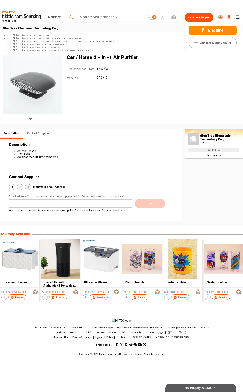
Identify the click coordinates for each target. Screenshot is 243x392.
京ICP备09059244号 (140, 337)
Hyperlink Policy (104, 337)
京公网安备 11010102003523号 (172, 337)
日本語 (182, 332)
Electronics (35, 44)
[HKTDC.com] (121, 320)
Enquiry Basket (201, 388)
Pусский (149, 332)
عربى (161, 332)
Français (99, 332)
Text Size (204, 327)
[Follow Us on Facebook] (117, 344)
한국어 (171, 332)
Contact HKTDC (78, 327)
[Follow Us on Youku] (144, 344)
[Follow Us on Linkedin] (126, 344)
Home (5, 35)
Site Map (121, 337)
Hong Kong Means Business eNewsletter (139, 327)
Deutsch (73, 332)
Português (135, 332)
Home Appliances (52, 47)
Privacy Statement (82, 337)
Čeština (61, 332)
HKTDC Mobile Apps (102, 327)
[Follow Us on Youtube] (140, 344)
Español (86, 332)
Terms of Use (61, 337)
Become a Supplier (199, 17)
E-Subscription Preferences (181, 327)
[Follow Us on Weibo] (131, 344)
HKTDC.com (40, 327)
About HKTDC (58, 327)
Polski (123, 332)
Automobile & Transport (40, 35)
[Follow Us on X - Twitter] (121, 344)
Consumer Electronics (54, 44)
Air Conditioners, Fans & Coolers (79, 50)
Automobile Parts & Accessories (69, 38)
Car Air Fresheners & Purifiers (101, 41)
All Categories (19, 35)
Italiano (112, 332)
